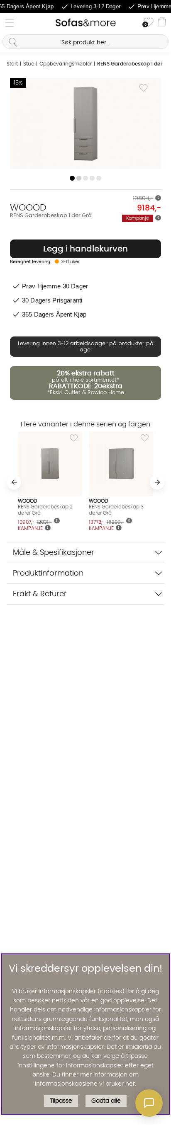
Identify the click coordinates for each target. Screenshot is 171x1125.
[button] (149, 1103)
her (130, 1084)
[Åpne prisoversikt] (158, 198)
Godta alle (106, 1101)
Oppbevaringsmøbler (65, 63)
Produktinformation (48, 573)
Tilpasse (61, 1101)
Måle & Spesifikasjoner (53, 552)
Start (12, 63)
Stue (28, 63)
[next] (157, 482)
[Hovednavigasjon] (9, 22)
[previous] (14, 482)
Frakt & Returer (40, 594)
